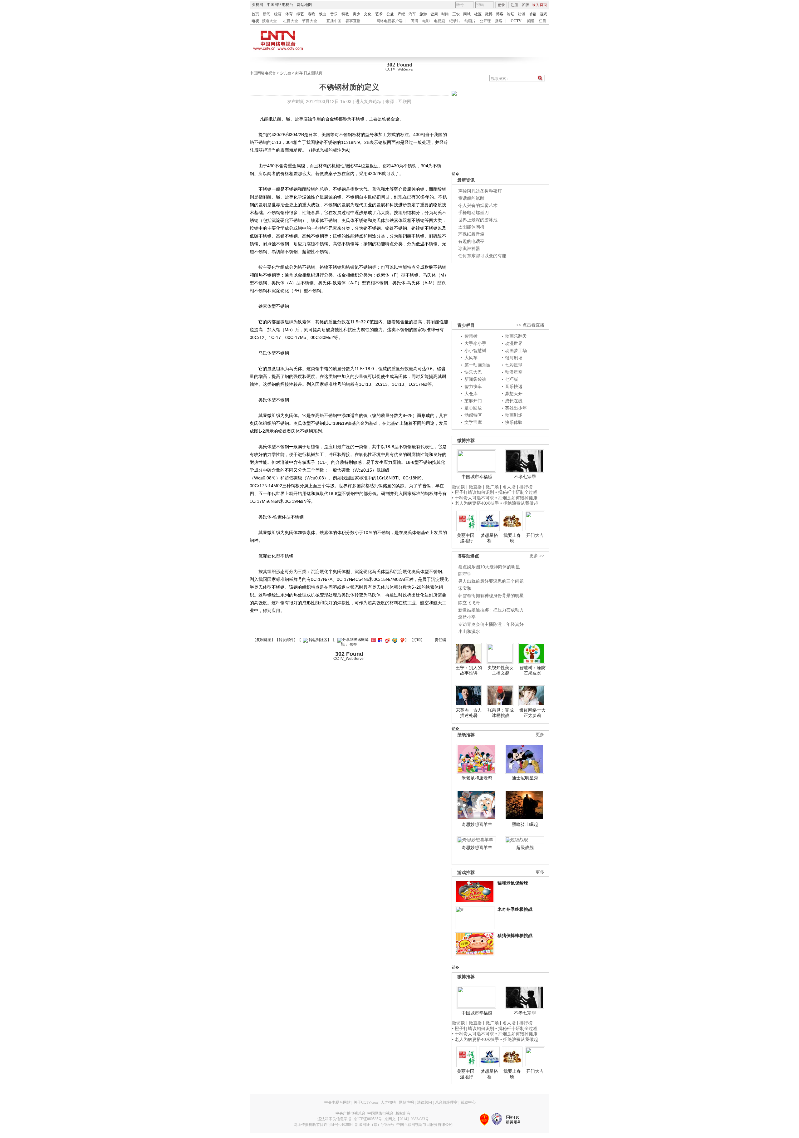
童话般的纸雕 (471, 198)
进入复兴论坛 (368, 101)
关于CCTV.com (366, 1102)
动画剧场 (513, 415)
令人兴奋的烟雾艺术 (478, 205)
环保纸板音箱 (471, 234)
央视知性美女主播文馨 (501, 670)
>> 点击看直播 (530, 325)
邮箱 (532, 14)
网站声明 (406, 1102)
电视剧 (439, 21)
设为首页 (539, 4)
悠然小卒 (467, 617)
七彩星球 (513, 364)
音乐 (334, 14)
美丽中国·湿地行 (466, 538)
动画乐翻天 (516, 336)
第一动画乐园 (477, 364)
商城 (467, 14)
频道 (531, 21)
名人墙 (509, 486)
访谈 (521, 14)
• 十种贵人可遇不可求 (473, 497)
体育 (289, 14)
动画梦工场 (516, 350)
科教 (345, 14)
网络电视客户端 (389, 21)
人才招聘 (388, 1102)
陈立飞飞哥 (469, 602)
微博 (489, 14)
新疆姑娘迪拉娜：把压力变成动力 (491, 609)
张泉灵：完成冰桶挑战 (501, 713)
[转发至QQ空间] (394, 640)
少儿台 (285, 73)
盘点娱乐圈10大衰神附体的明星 (489, 566)
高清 (414, 21)
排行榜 (525, 486)
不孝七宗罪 (525, 476)
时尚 (445, 14)
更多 (540, 734)
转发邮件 (286, 640)
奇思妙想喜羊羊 (477, 824)
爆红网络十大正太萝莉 (532, 713)
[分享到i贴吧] (379, 640)
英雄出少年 (516, 407)
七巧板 (511, 379)
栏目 (542, 21)
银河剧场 (513, 357)
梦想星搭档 (489, 538)
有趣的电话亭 (471, 241)
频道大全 (269, 21)
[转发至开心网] (373, 640)
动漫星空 (513, 372)
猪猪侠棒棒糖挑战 (515, 935)
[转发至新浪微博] (386, 640)
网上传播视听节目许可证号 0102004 (323, 1124)
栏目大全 (290, 21)
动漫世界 (513, 343)
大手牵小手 (475, 343)
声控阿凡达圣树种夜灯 (480, 191)
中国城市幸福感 (477, 476)
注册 (514, 5)
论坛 (510, 14)
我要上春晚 (512, 538)
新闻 (266, 14)
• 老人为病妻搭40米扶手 (475, 503)
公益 (390, 14)
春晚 (311, 14)
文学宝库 (473, 422)
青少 (356, 14)
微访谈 (458, 486)
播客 (498, 21)
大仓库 (471, 393)
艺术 (379, 14)
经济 (278, 14)
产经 (401, 14)
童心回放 (473, 407)
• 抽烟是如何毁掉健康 (516, 497)
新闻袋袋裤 (475, 379)
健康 (434, 14)
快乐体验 (513, 422)
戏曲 (322, 14)
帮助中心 (468, 1102)
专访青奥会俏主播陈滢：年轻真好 (491, 624)
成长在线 (513, 400)
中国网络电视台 (280, 4)
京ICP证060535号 (368, 1119)
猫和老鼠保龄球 (513, 882)
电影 (426, 21)
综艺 (300, 14)
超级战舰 (525, 847)
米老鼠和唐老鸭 (477, 777)
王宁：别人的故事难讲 (469, 670)
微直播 (475, 486)
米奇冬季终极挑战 (515, 909)
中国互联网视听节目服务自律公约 (424, 1124)
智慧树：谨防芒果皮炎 (532, 670)
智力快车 (473, 386)
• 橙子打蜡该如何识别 (473, 492)
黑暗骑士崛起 (525, 824)
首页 (255, 14)
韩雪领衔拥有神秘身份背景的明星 (491, 595)
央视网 (257, 4)
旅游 (423, 14)
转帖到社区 (318, 640)
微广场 (492, 486)
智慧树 (471, 336)
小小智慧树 (475, 350)
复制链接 (263, 640)
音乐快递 (513, 386)
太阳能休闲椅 (471, 226)
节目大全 (309, 21)
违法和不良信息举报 (334, 1119)
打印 (417, 640)
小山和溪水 (469, 631)
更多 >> (536, 555)
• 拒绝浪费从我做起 (519, 503)
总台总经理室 (446, 1102)
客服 (525, 4)
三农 (456, 14)
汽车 (412, 14)
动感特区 (473, 415)
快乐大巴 (473, 372)
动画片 (470, 21)
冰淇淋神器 (469, 248)
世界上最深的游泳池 (478, 219)
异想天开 (513, 393)
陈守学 (464, 573)
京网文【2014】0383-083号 (407, 1119)
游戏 (543, 14)
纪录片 (454, 21)
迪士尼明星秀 (525, 777)
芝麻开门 (473, 400)
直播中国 (333, 21)
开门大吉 (535, 535)
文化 (367, 14)
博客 (499, 14)
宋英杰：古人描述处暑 (469, 713)
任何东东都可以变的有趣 (482, 255)
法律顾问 (424, 1102)
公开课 (485, 21)
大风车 (471, 357)
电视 (255, 21)
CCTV (516, 21)
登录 (501, 5)
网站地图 (304, 4)
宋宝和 (464, 588)
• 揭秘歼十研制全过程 (516, 492)
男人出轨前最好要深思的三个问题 (491, 581)
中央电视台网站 (337, 1102)
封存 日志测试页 (308, 73)
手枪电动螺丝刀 (473, 212)
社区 (478, 14)
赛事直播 (353, 21)
